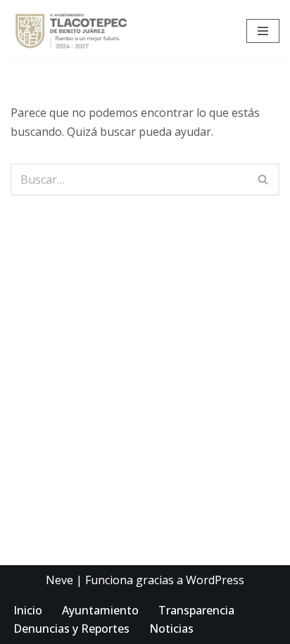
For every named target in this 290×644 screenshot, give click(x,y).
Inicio (27, 610)
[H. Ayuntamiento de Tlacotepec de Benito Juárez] (75, 30)
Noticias (171, 628)
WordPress (215, 580)
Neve (59, 580)
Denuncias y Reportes (71, 628)
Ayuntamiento (100, 610)
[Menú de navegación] (262, 31)
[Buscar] (263, 179)
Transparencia (196, 610)
